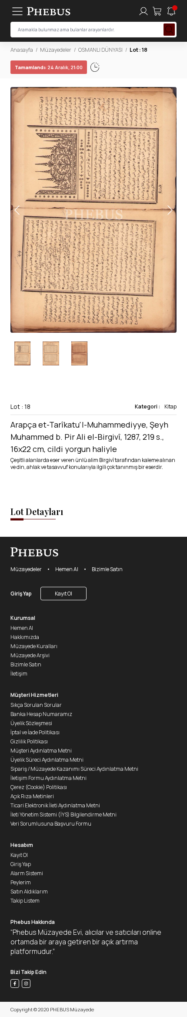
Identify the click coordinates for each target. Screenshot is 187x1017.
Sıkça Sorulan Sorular (36, 705)
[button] (170, 210)
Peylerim (20, 882)
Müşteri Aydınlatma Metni (41, 750)
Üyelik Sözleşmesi (31, 723)
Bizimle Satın (107, 569)
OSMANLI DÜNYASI (100, 50)
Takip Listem (25, 900)
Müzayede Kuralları (33, 646)
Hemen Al (66, 569)
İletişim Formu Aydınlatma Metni (48, 778)
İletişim (18, 673)
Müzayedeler (55, 50)
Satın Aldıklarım (29, 891)
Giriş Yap (21, 593)
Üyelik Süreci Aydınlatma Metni (46, 759)
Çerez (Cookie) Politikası (38, 787)
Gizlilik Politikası (29, 741)
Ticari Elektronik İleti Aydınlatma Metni (55, 805)
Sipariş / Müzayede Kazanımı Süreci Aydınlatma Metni (74, 769)
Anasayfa (21, 50)
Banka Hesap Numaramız (41, 714)
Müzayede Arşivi (30, 655)
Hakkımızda (24, 637)
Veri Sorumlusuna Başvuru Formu (50, 823)
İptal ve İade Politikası (35, 732)
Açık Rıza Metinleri (32, 796)
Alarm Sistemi (26, 873)
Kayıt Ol (63, 593)
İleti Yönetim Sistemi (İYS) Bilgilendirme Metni (63, 814)
